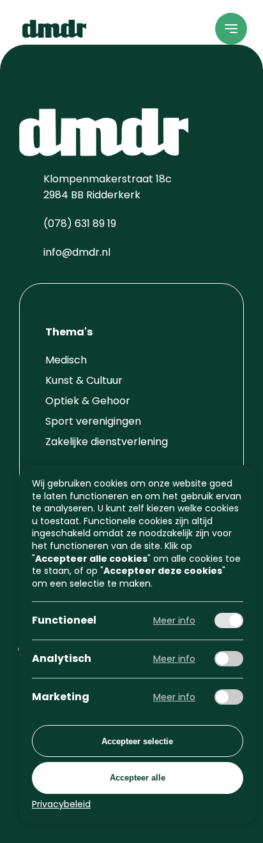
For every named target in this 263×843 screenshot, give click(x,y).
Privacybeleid (61, 804)
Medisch (66, 360)
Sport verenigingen (93, 421)
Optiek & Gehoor (87, 400)
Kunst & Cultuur (84, 380)
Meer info (174, 621)
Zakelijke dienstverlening (106, 441)
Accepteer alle (137, 777)
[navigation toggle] (231, 29)
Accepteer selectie (137, 740)
